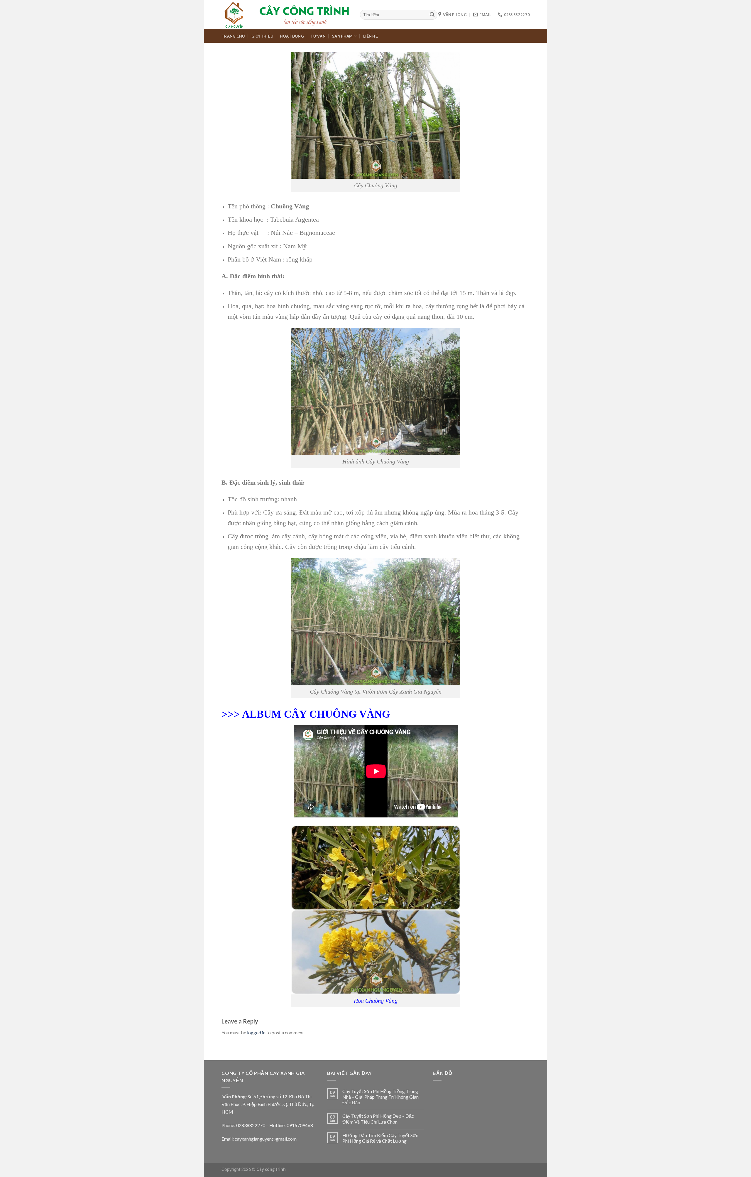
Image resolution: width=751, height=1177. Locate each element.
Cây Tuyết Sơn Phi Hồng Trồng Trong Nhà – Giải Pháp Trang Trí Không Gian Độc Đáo (380, 1096)
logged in (256, 1032)
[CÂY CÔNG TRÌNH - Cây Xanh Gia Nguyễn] (286, 14)
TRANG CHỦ (233, 36)
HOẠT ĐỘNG (292, 36)
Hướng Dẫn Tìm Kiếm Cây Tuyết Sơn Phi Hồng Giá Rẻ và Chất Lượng (380, 1138)
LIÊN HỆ (370, 36)
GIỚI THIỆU (262, 36)
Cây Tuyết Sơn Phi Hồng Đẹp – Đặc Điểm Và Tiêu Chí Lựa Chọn (378, 1118)
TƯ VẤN (318, 36)
